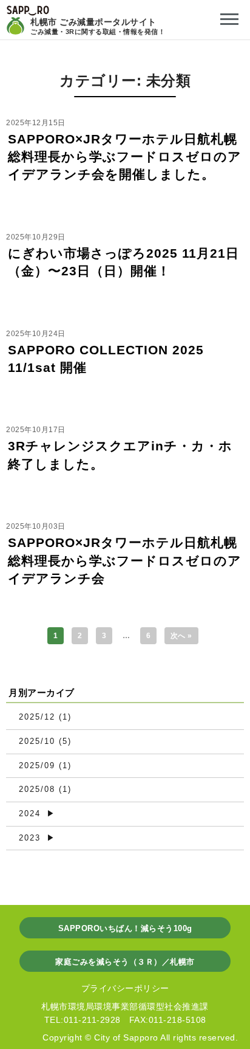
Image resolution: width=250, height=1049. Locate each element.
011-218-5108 (177, 1020)
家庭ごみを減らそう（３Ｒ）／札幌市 (125, 961)
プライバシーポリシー (125, 988)
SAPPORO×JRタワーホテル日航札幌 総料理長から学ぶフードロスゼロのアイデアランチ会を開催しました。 (125, 157)
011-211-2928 (92, 1020)
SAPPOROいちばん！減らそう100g (125, 928)
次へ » (181, 635)
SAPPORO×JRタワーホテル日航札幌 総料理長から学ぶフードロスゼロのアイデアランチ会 (125, 560)
